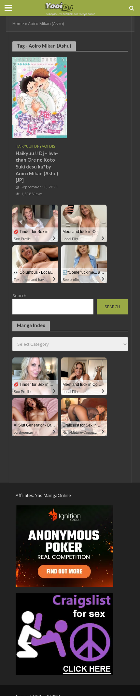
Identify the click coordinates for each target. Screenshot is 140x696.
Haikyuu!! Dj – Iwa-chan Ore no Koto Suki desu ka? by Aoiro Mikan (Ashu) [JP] (37, 167)
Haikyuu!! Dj (27, 146)
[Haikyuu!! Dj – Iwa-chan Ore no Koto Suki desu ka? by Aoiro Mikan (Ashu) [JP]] (39, 97)
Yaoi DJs (47, 146)
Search (19, 295)
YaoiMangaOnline (53, 495)
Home (18, 23)
